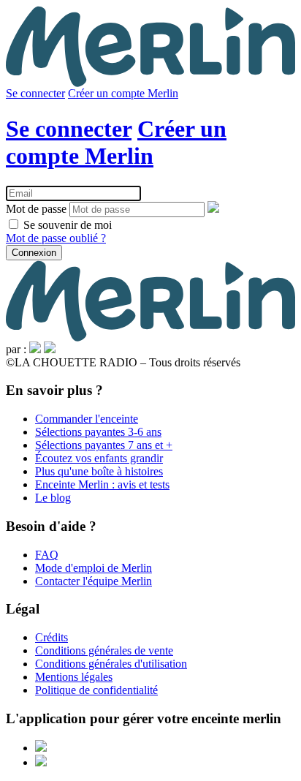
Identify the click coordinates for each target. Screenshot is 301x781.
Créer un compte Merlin (123, 93)
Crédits (51, 637)
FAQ (46, 554)
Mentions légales (74, 677)
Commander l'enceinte (86, 418)
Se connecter (35, 93)
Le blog (53, 497)
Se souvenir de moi (66, 225)
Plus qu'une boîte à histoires (99, 471)
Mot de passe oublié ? (56, 238)
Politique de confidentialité (96, 690)
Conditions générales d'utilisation (111, 663)
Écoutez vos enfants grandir (99, 458)
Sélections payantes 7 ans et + (103, 445)
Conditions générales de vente (104, 650)
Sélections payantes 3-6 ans (98, 432)
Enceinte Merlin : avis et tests (102, 484)
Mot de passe (36, 209)
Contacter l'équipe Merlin (93, 581)
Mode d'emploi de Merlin (93, 568)
